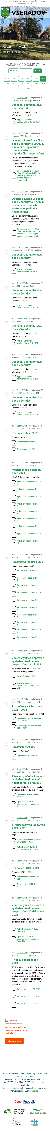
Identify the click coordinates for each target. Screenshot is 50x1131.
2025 (14, 78)
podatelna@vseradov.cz (35, 1073)
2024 (21, 78)
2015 (43, 84)
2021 (43, 78)
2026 (6, 78)
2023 (28, 78)
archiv (37, 71)
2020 (6, 84)
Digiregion (36, 1091)
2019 (14, 84)
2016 (36, 84)
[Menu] (45, 12)
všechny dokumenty (23, 64)
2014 (21, 89)
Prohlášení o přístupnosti (12, 1088)
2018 (21, 84)
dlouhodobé (26, 71)
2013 (28, 89)
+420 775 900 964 (25, 1076)
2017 (28, 84)
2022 (36, 78)
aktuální (13, 71)
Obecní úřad (22, 97)
